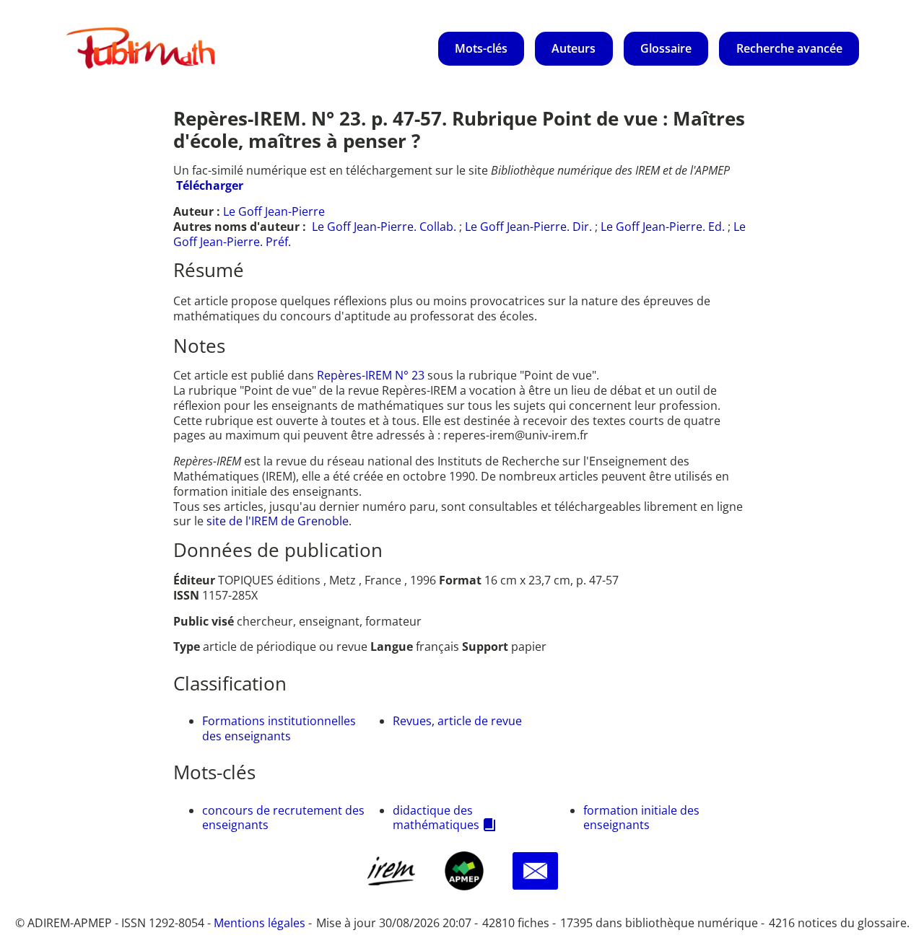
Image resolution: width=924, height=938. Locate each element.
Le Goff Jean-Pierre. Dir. (528, 226)
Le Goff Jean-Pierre (274, 211)
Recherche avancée (789, 48)
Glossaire (666, 48)
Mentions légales (259, 923)
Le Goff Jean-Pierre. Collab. (384, 226)
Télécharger (209, 185)
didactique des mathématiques (436, 817)
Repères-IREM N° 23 (372, 375)
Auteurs (574, 48)
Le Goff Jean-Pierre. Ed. (663, 226)
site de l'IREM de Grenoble (277, 521)
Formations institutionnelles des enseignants (279, 728)
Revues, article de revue (457, 721)
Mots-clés (481, 48)
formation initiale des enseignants (641, 817)
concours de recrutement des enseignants (283, 817)
